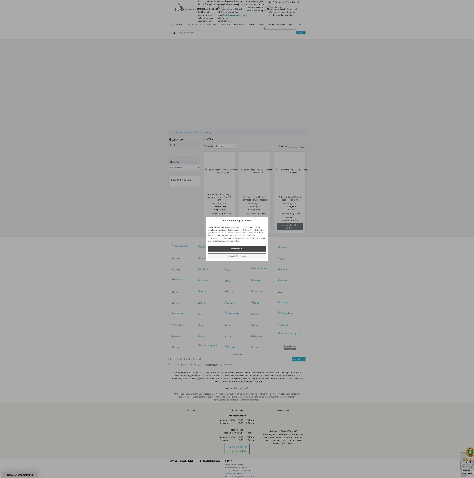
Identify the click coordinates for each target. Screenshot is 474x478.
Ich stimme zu (237, 249)
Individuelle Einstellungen (237, 256)
